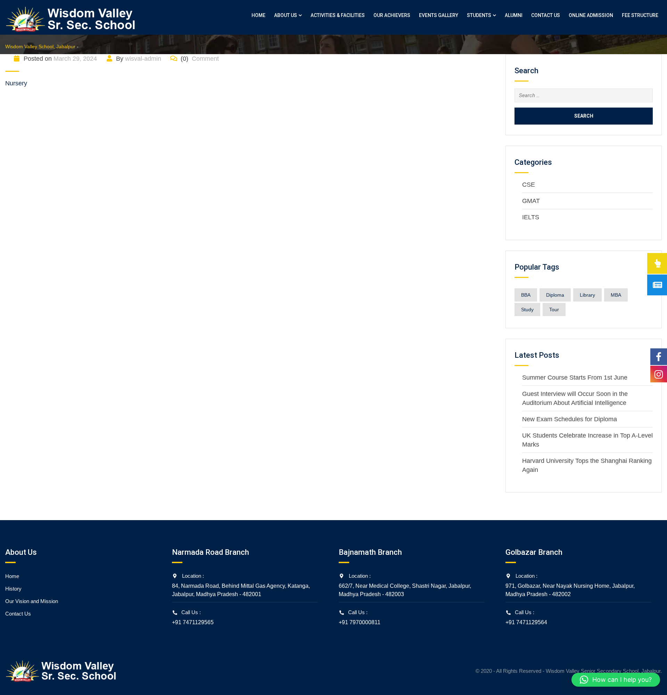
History (13, 589)
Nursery (16, 83)
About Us (285, 15)
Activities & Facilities (338, 15)
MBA (616, 295)
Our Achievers (391, 15)
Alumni (513, 15)
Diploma (555, 295)
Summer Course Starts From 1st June (574, 377)
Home (258, 15)
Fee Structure (640, 15)
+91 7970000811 (359, 622)
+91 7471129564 (526, 622)
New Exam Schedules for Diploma (569, 419)
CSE (528, 184)
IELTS (530, 217)
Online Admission (591, 15)
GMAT (531, 200)
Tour (554, 309)
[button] (615, 680)
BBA (525, 295)
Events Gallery (438, 15)
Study (527, 309)
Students (479, 15)
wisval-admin (143, 58)
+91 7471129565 (193, 622)
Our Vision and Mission (31, 601)
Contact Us (545, 15)
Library (587, 295)
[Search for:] (583, 95)
